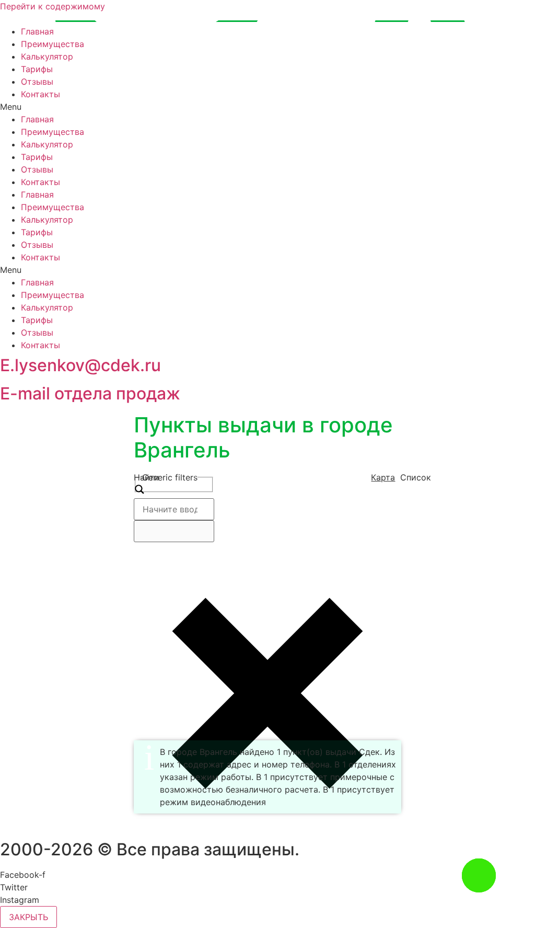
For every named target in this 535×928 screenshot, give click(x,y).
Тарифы (37, 69)
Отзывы (37, 81)
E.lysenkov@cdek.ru (80, 365)
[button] (267, 106)
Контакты (40, 94)
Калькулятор (47, 56)
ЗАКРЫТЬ (28, 917)
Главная (37, 31)
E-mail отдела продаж (90, 393)
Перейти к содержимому (52, 6)
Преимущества (52, 44)
